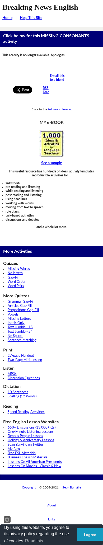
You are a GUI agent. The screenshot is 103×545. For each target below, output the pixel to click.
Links (51, 519)
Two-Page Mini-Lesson (25, 360)
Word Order (17, 282)
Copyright (29, 487)
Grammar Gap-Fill (21, 301)
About (51, 505)
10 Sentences (18, 392)
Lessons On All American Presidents (35, 462)
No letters (15, 273)
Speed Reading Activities (26, 412)
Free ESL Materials (22, 453)
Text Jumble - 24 (20, 331)
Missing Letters (19, 319)
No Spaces (15, 336)
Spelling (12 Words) (22, 396)
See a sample (51, 163)
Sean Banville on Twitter (25, 445)
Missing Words (19, 269)
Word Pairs (16, 286)
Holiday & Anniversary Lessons (31, 440)
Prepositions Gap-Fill (23, 310)
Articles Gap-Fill (20, 306)
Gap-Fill (13, 277)
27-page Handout (21, 356)
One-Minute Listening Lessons (31, 432)
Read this (34, 541)
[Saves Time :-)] (51, 143)
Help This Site (31, 18)
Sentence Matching (22, 340)
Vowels (13, 314)
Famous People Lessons (25, 436)
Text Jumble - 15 (20, 327)
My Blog (14, 449)
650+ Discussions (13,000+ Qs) (31, 427)
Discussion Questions (24, 378)
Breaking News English (40, 7)
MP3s (12, 374)
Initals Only (16, 323)
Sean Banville (71, 487)
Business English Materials (27, 457)
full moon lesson (59, 109)
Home (7, 18)
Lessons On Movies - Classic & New (34, 466)
